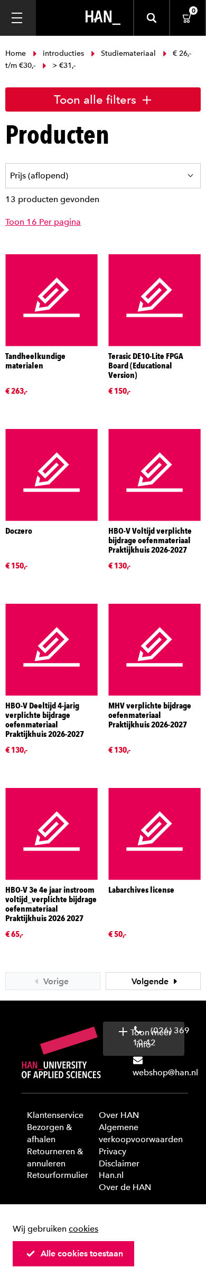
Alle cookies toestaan (82, 1253)
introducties (63, 53)
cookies (83, 1229)
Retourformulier (57, 1175)
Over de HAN (125, 1187)
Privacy (112, 1151)
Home (16, 53)
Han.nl (111, 1175)
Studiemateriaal (128, 53)
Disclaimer (119, 1163)
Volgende (151, 981)
